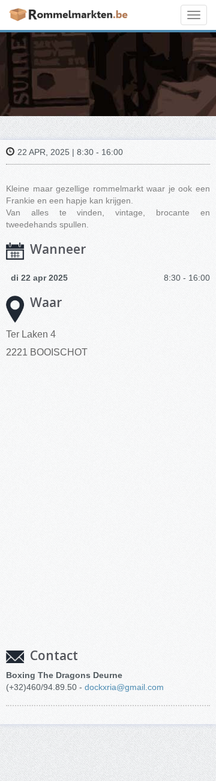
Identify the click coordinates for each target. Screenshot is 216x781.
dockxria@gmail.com (124, 687)
